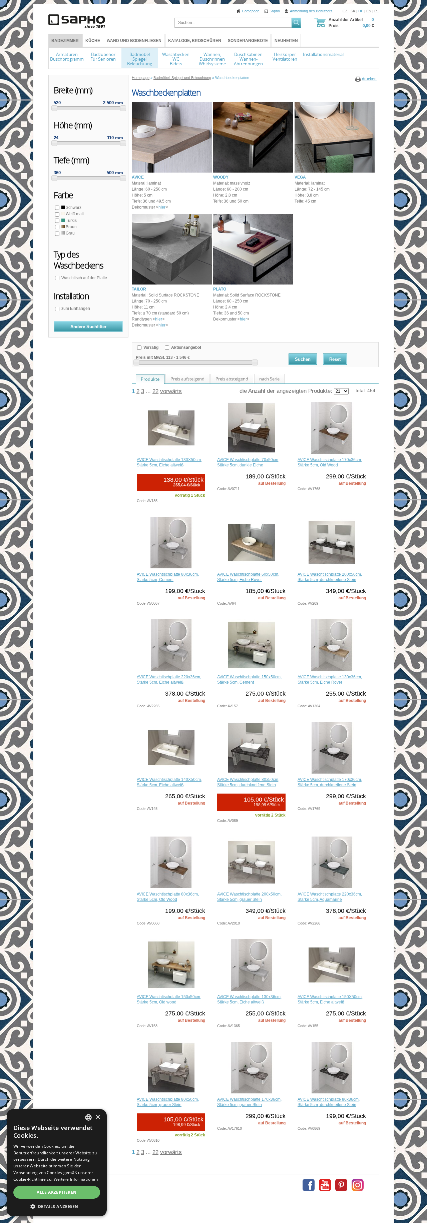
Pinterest (341, 1185)
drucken (369, 79)
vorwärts (171, 391)
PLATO (219, 289)
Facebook (309, 1185)
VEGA (300, 177)
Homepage (251, 11)
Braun (71, 227)
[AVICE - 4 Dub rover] (172, 171)
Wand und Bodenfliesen (134, 40)
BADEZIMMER (65, 40)
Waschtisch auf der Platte (84, 278)
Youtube (325, 1185)
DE (360, 11)
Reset (335, 359)
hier (161, 207)
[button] (56, 1206)
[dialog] (57, 1162)
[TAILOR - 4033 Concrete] (172, 283)
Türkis (71, 220)
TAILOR (139, 289)
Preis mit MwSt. (150, 357)
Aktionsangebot (185, 347)
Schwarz (73, 207)
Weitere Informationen (76, 1179)
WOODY (221, 177)
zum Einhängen (75, 308)
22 (155, 391)
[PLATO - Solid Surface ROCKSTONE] (253, 283)
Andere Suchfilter (88, 326)
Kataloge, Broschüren (194, 40)
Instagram (358, 1185)
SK (353, 11)
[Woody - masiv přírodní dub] (253, 171)
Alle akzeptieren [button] (56, 1192)
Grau (70, 233)
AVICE (138, 177)
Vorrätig (150, 347)
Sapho (275, 11)
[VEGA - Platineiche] (335, 171)
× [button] (97, 1117)
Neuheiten (286, 40)
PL (376, 11)
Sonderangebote (248, 40)
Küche (92, 40)
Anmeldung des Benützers (311, 11)
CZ (345, 11)
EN (368, 11)
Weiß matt (74, 214)
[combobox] (88, 1117)
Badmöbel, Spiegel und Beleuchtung (182, 78)
